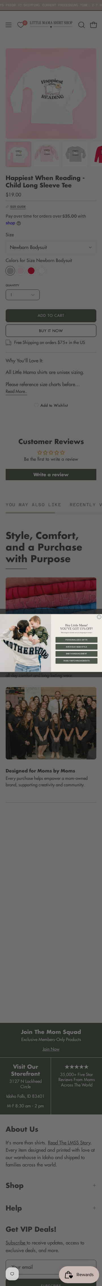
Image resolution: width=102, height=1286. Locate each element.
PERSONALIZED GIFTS (76, 640)
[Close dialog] (99, 617)
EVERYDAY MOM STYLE (76, 647)
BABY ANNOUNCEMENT (76, 654)
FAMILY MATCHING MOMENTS (76, 661)
